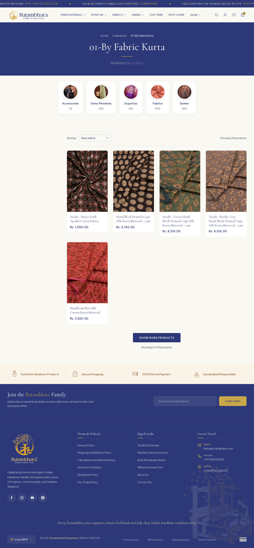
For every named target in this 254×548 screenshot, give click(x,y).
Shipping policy (181, 539)
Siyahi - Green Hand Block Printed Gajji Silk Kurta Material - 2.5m (178, 221)
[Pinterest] (43, 498)
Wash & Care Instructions (152, 452)
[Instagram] (22, 498)
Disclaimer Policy (87, 474)
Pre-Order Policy (87, 482)
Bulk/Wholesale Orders (151, 460)
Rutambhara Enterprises (64, 537)
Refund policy (155, 539)
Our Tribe (156, 14)
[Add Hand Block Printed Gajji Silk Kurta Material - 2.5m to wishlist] (148, 154)
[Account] (225, 15)
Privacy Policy (86, 445)
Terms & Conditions (89, 467)
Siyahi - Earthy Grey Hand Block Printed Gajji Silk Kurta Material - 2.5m (226, 221)
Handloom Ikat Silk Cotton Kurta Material (85, 310)
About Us (143, 474)
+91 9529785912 (214, 459)
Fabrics (117, 14)
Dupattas (97, 14)
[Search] (216, 15)
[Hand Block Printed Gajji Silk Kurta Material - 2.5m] (133, 181)
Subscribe (233, 401)
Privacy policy (131, 539)
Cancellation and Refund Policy (96, 460)
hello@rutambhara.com (218, 448)
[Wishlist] (234, 15)
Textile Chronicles (148, 445)
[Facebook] (11, 498)
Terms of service (207, 539)
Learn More (140, 3)
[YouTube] (32, 498)
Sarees (136, 14)
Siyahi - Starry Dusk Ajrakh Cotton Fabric (84, 219)
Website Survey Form (150, 467)
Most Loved (176, 14)
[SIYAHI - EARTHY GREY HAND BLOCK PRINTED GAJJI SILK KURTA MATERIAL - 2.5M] (226, 181)
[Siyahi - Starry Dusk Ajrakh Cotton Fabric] (87, 181)
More (193, 14)
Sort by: (72, 138)
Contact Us (144, 482)
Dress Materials (71, 14)
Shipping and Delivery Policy (94, 452)
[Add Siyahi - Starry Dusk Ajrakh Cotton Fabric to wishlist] (102, 154)
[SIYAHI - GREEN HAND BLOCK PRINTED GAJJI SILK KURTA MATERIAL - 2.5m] (180, 181)
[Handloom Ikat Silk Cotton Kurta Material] (87, 272)
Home (104, 35)
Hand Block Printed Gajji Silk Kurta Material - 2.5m (133, 219)
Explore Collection (33, 3)
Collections (119, 35)
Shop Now (242, 3)
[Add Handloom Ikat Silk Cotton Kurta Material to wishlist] (102, 246)
